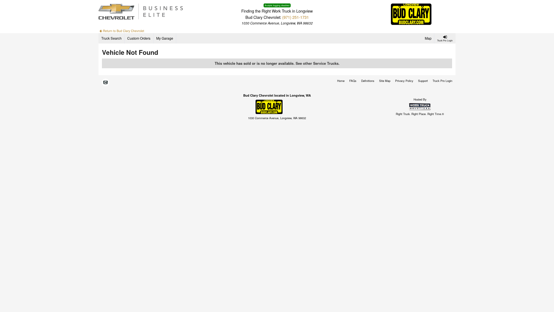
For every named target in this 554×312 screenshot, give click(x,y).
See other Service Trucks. (318, 63)
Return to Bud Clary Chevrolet (123, 31)
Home (341, 81)
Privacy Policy (404, 81)
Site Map (384, 81)
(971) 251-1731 (295, 17)
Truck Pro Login (442, 81)
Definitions (367, 81)
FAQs (352, 81)
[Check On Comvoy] (105, 83)
